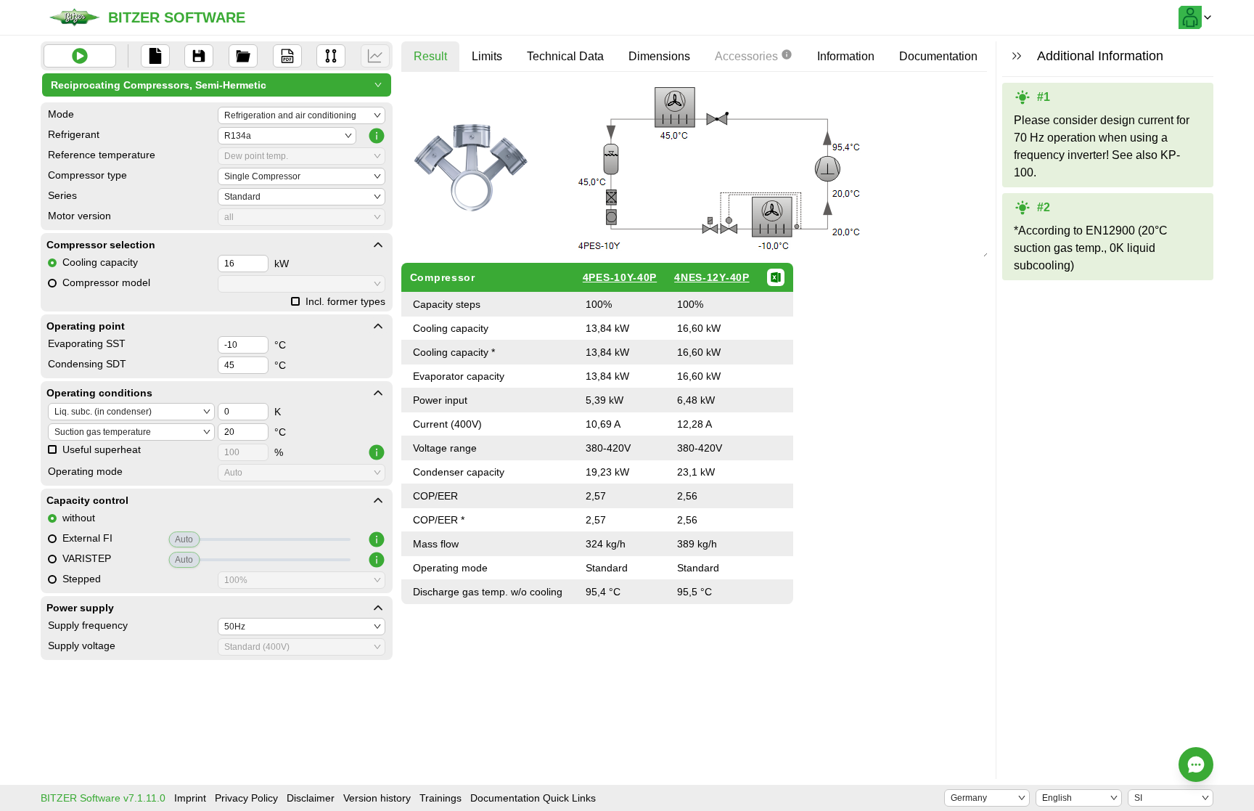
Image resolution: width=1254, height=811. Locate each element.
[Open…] (243, 56)
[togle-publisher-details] (378, 244)
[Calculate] (80, 56)
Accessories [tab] (746, 56)
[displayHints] (1016, 55)
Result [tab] (430, 56)
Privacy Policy (246, 798)
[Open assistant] (1196, 764)
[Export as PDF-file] (287, 56)
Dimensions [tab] (659, 56)
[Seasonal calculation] (375, 56)
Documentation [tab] (938, 56)
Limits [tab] (487, 56)
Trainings (440, 798)
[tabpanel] (695, 343)
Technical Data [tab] (565, 56)
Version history (377, 798)
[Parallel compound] (330, 56)
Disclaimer (311, 798)
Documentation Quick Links (533, 798)
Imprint (190, 798)
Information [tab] (845, 56)
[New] (155, 56)
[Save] (198, 56)
